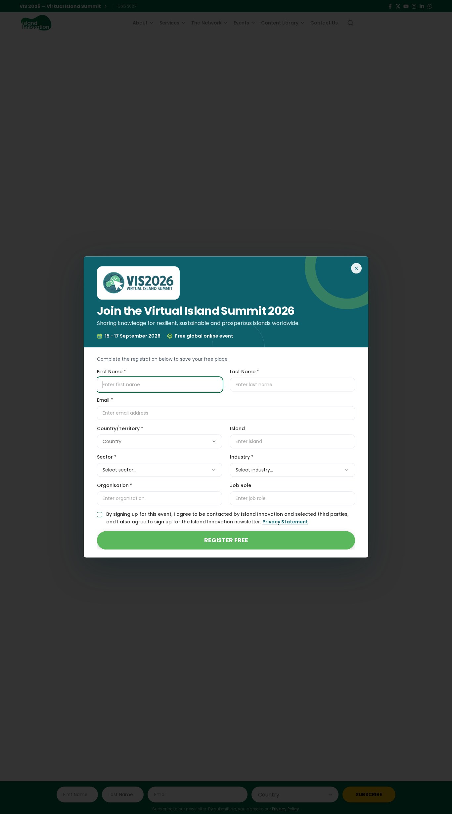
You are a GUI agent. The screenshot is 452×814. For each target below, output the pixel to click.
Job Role (240, 485)
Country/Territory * (120, 429)
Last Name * (244, 372)
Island (237, 429)
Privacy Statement (285, 522)
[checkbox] (99, 514)
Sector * (106, 457)
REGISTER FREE (226, 540)
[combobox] (159, 442)
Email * (105, 400)
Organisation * (114, 485)
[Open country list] (214, 442)
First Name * (111, 372)
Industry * (241, 457)
